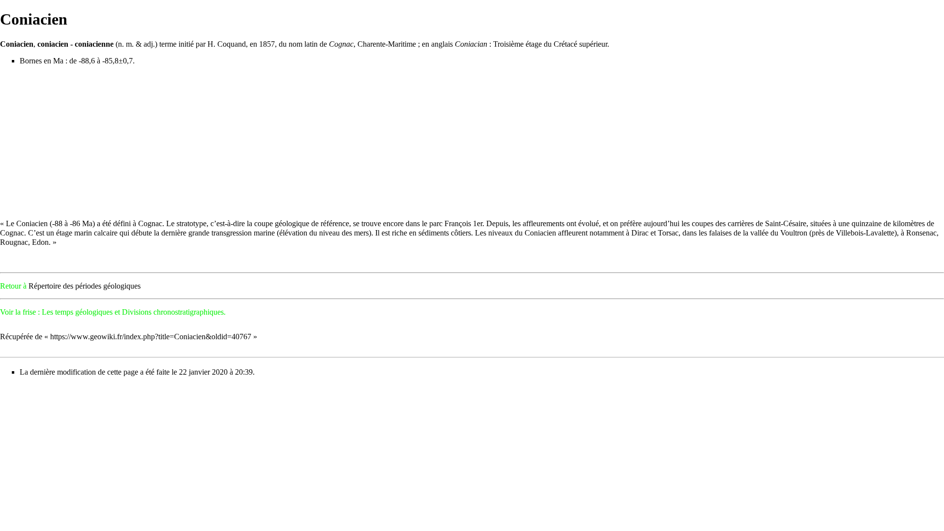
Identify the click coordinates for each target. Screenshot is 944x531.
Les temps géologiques (77, 312)
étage (534, 44)
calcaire (106, 233)
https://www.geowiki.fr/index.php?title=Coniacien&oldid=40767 (150, 336)
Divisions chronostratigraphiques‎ (173, 312)
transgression (231, 233)
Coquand (231, 44)
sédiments (433, 233)
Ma (58, 61)
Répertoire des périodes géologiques (85, 286)
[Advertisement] (472, 142)
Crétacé (565, 44)
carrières (741, 223)
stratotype (191, 223)
